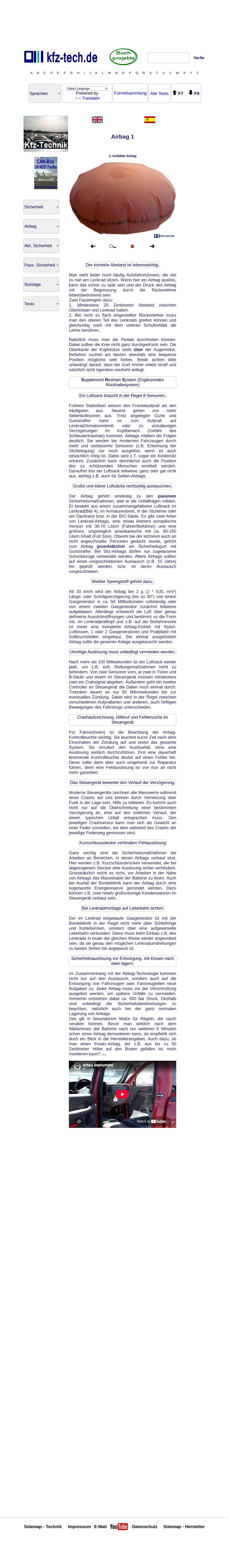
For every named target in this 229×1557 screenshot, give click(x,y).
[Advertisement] (114, 23)
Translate (90, 98)
